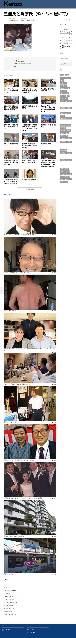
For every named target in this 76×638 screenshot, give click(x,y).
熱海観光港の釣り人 (47, 144)
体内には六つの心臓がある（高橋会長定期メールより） (11, 126)
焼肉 (62, 135)
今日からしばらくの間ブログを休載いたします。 (17, 272)
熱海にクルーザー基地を (10, 422)
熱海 (66, 135)
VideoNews (7, 593)
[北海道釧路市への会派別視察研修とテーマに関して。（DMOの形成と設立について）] (30, 115)
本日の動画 (7, 611)
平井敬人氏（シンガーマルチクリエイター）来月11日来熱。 (20, 234)
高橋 (62, 182)
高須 (66, 182)
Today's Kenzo (8, 590)
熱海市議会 (64, 150)
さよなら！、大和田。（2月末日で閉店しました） (17, 384)
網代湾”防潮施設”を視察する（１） (29, 107)
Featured (6, 585)
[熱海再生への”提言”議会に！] (48, 115)
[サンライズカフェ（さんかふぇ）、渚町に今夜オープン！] (11, 79)
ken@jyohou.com (19, 61)
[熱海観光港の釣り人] (48, 134)
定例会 (62, 115)
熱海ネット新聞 (31, 632)
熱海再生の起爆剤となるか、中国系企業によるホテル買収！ (29, 145)
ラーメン (63, 96)
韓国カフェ (68, 179)
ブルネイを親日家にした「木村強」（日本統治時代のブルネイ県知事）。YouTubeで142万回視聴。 (29, 349)
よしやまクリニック (9, 599)
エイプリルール (65, 88)
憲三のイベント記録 (9, 602)
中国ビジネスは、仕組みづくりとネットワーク (29, 161)
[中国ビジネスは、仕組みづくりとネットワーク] (30, 151)
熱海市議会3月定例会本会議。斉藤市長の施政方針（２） (66, 153)
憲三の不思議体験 (8, 605)
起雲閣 (62, 174)
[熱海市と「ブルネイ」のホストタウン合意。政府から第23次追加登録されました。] (48, 96)
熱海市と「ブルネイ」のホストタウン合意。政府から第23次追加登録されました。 (48, 108)
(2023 (62, 75)
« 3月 (61, 53)
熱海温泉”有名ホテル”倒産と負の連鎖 (14, 536)
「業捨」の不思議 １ (10, 574)
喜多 (62, 113)
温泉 (67, 133)
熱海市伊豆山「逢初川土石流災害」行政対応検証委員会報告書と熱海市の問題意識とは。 (65, 142)
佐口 (66, 98)
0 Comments (30, 189)
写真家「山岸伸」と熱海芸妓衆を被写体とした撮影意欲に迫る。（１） (65, 101)
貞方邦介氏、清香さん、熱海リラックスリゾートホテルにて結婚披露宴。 (23, 498)
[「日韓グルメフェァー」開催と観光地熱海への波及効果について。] (30, 79)
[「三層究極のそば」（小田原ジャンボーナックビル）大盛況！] (11, 151)
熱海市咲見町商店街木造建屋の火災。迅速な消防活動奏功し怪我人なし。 (11, 107)
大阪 (66, 113)
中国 (68, 96)
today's (69, 77)
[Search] (70, 4)
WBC (62, 80)
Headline (6, 588)
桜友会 (62, 133)
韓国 (62, 179)
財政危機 (67, 171)
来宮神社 (63, 128)
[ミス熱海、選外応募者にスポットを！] (48, 79)
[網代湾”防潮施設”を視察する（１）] (30, 96)
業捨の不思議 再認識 (10, 310)
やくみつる (64, 83)
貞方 (62, 171)
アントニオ (64, 85)
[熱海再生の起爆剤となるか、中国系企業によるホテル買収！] (30, 134)
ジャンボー (64, 90)
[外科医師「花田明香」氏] (30, 170)
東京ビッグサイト (65, 130)
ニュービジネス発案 (9, 596)
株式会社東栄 (30, 629)
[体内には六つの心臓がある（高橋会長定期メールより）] (11, 115)
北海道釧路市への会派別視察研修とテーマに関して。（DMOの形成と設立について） (30, 127)
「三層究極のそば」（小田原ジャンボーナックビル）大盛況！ (11, 162)
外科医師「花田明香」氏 (29, 179)
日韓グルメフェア (65, 125)
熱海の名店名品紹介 (9, 614)
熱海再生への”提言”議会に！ (48, 125)
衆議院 (66, 169)
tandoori (63, 77)
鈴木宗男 (67, 176)
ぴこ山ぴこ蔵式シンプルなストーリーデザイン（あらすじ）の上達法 (11, 181)
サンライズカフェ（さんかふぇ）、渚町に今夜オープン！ (11, 90)
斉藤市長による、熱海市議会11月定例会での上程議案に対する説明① (65, 118)
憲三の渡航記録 (8, 608)
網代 (62, 169)
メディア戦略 (64, 93)
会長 (62, 98)
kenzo (67, 75)
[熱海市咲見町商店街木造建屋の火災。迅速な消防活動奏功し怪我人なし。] (11, 96)
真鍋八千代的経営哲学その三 (11, 144)
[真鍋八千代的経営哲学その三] (11, 134)
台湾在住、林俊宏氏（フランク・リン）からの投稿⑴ (65, 108)
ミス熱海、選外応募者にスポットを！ (48, 90)
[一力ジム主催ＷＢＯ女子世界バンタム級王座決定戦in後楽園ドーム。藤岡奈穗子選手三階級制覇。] (48, 151)
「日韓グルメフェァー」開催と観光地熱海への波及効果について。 (29, 90)
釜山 (62, 176)
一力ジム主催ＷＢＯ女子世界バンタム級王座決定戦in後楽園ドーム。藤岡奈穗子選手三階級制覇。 (48, 163)
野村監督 (68, 174)
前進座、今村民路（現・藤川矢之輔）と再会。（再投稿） (19, 460)
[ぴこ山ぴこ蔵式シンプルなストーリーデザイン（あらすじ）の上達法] (11, 170)
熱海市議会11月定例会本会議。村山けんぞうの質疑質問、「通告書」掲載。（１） (65, 160)
